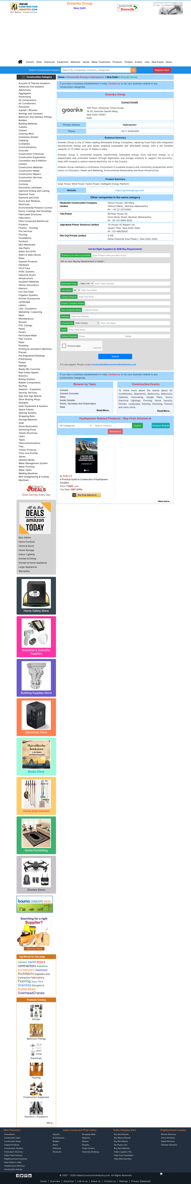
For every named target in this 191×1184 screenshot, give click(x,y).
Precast (23, 352)
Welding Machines (28, 473)
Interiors (23, 288)
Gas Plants (24, 248)
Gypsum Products (28, 261)
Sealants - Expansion (30, 389)
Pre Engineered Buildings (32, 355)
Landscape (24, 301)
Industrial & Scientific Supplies (36, 651)
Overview (55, 1181)
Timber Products (27, 449)
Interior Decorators (29, 285)
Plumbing (23, 345)
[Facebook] (17, 1175)
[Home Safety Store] (36, 593)
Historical (57, 1148)
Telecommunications (29, 443)
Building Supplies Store (36, 693)
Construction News (12, 1141)
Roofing (23, 385)
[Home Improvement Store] (36, 793)
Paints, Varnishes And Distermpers (78, 403)
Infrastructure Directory (14, 1166)
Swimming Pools (27, 429)
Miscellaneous (26, 318)
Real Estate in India (12, 1162)
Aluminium (24, 106)
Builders (23, 120)
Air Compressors (27, 100)
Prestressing (25, 359)
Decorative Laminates (30, 187)
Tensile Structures (28, 433)
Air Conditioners (27, 103)
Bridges (56, 1141)
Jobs (146, 62)
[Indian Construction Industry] (24, 7)
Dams (55, 1145)
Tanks (22, 436)
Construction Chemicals (31, 153)
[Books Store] (36, 754)
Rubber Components (29, 382)
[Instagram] (26, 1175)
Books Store (36, 771)
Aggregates (25, 93)
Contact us (110, 1181)
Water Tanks (25, 470)
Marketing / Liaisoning (30, 312)
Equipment (62, 62)
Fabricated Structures (30, 214)
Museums (57, 1152)
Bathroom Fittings (36, 1038)
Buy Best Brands (121, 1134)
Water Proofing (27, 466)
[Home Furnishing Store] (36, 833)
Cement (30, 62)
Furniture (23, 241)
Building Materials (28, 123)
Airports (56, 1134)
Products (117, 62)
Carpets (23, 127)
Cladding (23, 140)
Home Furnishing (36, 850)
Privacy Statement (141, 1181)
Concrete (23, 150)
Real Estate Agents (29, 372)
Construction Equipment (36, 1097)
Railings (23, 365)
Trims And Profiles (28, 453)
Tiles (21, 446)
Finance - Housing (28, 227)
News (169, 62)
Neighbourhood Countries (15, 1159)
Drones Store (36, 889)
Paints (22, 328)
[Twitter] (21, 1175)
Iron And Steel (26, 291)
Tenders (128, 62)
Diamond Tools (27, 194)
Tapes (22, 439)
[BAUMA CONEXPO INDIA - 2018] (34, 904)
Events (138, 62)
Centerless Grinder (28, 137)
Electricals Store (36, 732)
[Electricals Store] (36, 714)
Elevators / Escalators (36, 1116)
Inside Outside (67, 400)
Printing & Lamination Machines (35, 348)
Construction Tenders (13, 1148)
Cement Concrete (69, 393)
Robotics (23, 375)
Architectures (58, 1138)
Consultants (25, 180)
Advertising (25, 96)
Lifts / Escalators (27, 308)
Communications (27, 147)
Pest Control (25, 338)
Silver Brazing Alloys (29, 399)
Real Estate (158, 62)
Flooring (23, 234)
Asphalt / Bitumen (28, 110)
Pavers (22, 332)
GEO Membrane (27, 244)
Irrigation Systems (28, 295)
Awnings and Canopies (31, 113)
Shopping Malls (89, 1134)
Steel (39, 62)
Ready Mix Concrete (29, 369)
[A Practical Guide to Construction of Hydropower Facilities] (86, 455)
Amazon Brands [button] (160, 425)
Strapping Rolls (27, 416)
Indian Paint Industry (13, 1155)
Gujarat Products (11, 1145)
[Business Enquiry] (33, 933)
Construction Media (29, 170)
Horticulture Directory (13, 1152)
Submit (115, 356)
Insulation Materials (29, 281)
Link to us (82, 1181)
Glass (21, 258)
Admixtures (25, 90)
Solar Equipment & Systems (33, 406)
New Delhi (112, 77)
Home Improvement (36, 811)
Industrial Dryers (27, 275)
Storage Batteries (28, 419)
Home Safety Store (36, 610)
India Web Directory (122, 1159)
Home (61, 77)
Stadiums (86, 1138)
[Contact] (127, 7)
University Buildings (90, 1152)
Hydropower (97, 77)
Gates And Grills (27, 251)
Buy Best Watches (122, 1148)
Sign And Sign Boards (30, 396)
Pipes (21, 342)
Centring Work (26, 133)
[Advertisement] (95, 36)
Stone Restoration (28, 426)
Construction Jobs (12, 1138)
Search (137, 425)
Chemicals (49, 62)
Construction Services (30, 177)
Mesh (21, 315)
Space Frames (26, 409)
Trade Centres (88, 1148)
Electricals (24, 204)
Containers (24, 143)
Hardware (24, 264)
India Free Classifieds (123, 1155)
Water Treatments (101, 62)
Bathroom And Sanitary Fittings (35, 116)
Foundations (25, 238)
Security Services (28, 392)
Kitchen (36, 1019)
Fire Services (25, 231)
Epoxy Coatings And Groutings (35, 211)
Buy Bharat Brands (122, 1138)
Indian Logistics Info (123, 1152)
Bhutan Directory (168, 1134)
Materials (75, 62)
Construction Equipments (32, 157)
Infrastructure (26, 278)
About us (96, 1181)
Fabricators (25, 217)
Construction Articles (13, 1169)
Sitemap (123, 1181)
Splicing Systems (28, 412)
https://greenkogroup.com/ (129, 190)
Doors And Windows (29, 201)
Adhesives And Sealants (31, 86)
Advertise (68, 1181)
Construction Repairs (30, 174)
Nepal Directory (168, 1141)
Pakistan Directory (169, 1145)
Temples (85, 1145)
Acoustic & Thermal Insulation (34, 83)
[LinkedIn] (30, 1175)
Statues (85, 1141)
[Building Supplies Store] (36, 675)
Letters (22, 305)
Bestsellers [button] (115, 431)
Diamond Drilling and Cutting (34, 190)
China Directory (168, 1138)
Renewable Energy (77, 77)
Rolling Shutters (27, 379)
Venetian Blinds (27, 459)
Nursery (23, 322)
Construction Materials (31, 167)
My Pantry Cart (120, 1145)
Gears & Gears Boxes (30, 254)
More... (50, 1122)
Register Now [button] (162, 70)
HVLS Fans (24, 268)
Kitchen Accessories (29, 298)
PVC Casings (25, 325)
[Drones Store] (36, 872)
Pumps (22, 362)
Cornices (23, 184)
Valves (85, 62)
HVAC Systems (26, 271)
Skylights (23, 402)
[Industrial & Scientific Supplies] (36, 632)
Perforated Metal (28, 335)
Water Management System (33, 463)
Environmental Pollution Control (35, 207)
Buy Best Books (121, 1141)
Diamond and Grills (29, 197)
